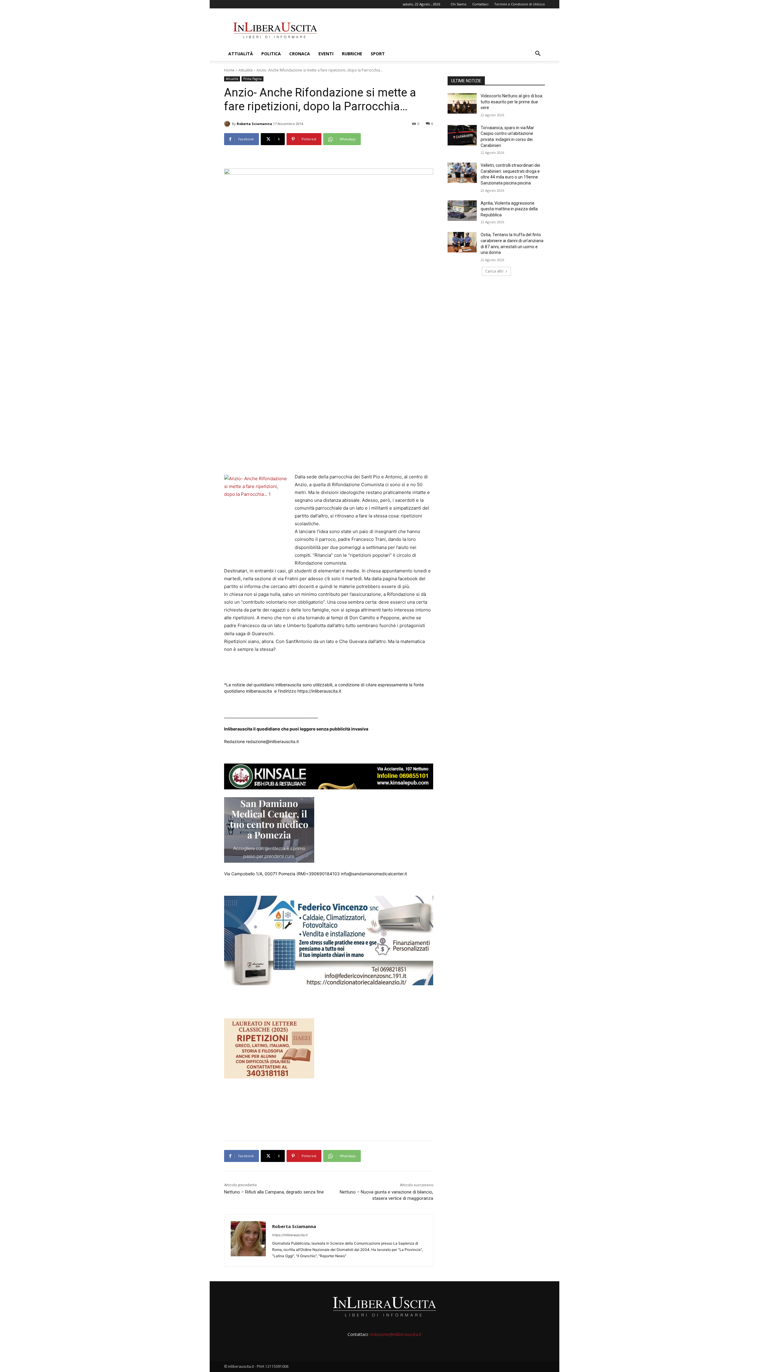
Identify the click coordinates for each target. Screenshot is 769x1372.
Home (229, 70)
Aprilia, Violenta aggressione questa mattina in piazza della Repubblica (509, 209)
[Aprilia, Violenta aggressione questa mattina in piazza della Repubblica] (462, 210)
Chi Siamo (459, 4)
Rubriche (352, 53)
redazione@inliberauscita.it (395, 1334)
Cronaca (299, 53)
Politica (271, 53)
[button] (537, 54)
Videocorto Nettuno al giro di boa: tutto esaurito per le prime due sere (512, 101)
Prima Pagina (252, 79)
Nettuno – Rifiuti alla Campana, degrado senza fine (274, 1192)
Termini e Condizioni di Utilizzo (519, 4)
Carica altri (494, 271)
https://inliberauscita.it (290, 1235)
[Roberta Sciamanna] (228, 124)
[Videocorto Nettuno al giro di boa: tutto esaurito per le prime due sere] (462, 103)
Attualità (240, 53)
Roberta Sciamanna (254, 123)
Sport (378, 53)
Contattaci (480, 4)
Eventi (325, 53)
